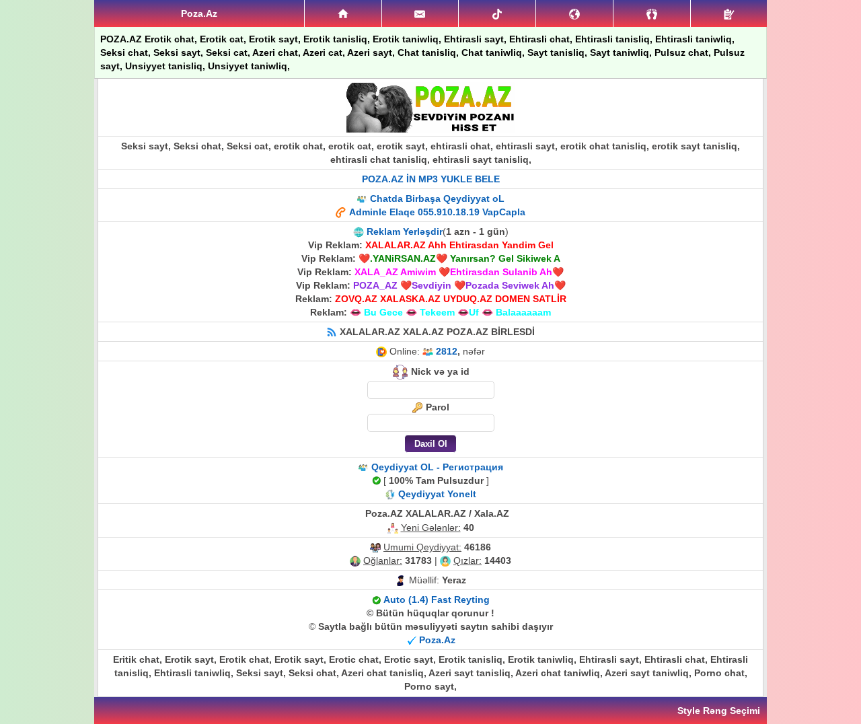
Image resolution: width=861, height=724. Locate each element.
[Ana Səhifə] (343, 13)
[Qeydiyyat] (729, 13)
